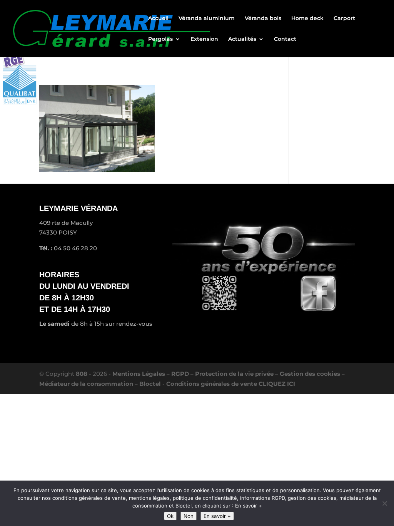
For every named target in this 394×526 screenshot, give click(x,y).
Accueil (158, 18)
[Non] (384, 503)
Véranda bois (263, 18)
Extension (204, 39)
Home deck (307, 18)
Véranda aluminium (207, 18)
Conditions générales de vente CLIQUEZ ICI (230, 383)
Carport (344, 18)
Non (189, 516)
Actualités (242, 39)
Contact (285, 39)
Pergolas (160, 39)
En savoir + (217, 516)
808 (81, 373)
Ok (170, 516)
